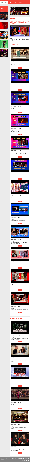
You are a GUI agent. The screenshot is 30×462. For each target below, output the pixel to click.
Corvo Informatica (26, 460)
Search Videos (2, 11)
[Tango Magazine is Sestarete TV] (20, 327)
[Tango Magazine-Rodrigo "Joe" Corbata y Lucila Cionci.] (20, 187)
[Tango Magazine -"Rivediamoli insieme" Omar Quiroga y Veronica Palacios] (20, 231)
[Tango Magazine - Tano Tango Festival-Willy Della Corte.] (20, 372)
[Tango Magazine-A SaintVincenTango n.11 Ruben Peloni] (20, 143)
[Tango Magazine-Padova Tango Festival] (20, 54)
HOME (10, 2)
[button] (20, 54)
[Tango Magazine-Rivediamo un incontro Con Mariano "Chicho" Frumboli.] (20, 416)
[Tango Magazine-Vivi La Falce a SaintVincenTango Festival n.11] (20, 98)
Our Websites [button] (20, 2)
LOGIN (3, 8)
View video (19, 67)
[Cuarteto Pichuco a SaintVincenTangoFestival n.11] (20, 165)
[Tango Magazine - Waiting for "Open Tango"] (20, 439)
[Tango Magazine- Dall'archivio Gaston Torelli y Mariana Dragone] (20, 298)
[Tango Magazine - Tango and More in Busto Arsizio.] (20, 394)
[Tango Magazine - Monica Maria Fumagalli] (20, 350)
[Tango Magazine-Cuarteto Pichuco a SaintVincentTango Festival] (20, 76)
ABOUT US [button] (14, 2)
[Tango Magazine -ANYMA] (20, 254)
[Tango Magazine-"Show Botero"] (20, 209)
